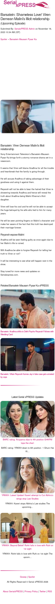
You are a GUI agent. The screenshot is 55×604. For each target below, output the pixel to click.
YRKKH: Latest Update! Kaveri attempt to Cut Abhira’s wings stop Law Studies (27, 497)
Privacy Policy (31, 591)
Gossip (23, 576)
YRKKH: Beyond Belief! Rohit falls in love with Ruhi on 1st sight (27, 547)
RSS (50, 591)
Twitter (43, 591)
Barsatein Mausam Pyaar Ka (23, 39)
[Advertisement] (27, 69)
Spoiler (4, 39)
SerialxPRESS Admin (24, 28)
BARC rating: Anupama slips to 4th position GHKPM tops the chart (27, 441)
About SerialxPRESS (13, 591)
